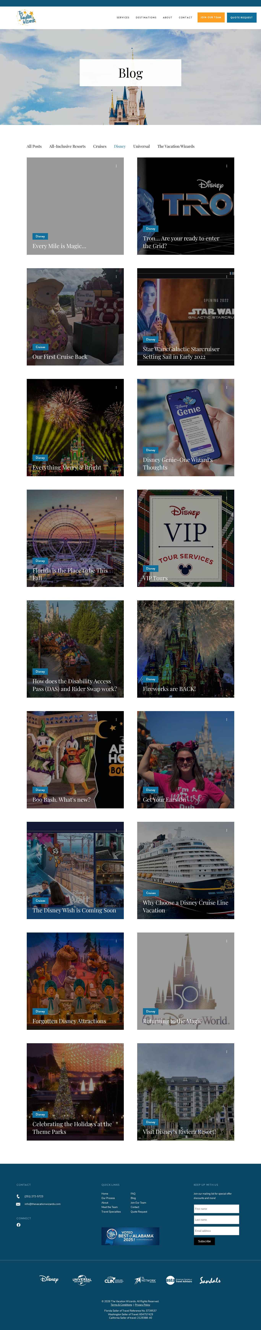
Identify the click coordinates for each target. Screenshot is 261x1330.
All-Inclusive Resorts (67, 146)
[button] (123, 17)
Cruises (99, 146)
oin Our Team (138, 1203)
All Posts (34, 146)
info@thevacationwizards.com (43, 1204)
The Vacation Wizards (176, 146)
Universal (141, 146)
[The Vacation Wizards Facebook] (18, 1224)
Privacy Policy (142, 1305)
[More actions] (117, 166)
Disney (120, 146)
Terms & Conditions (121, 1305)
